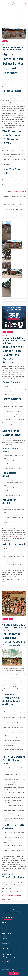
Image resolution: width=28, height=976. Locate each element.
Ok (10, 973)
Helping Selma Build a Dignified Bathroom (12, 48)
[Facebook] (4, 961)
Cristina (7, 299)
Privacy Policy (5, 943)
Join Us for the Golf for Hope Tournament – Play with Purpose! (14, 340)
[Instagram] (8, 961)
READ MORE (15, 973)
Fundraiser (5, 41)
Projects (11, 618)
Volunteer (4, 938)
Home (9, 15)
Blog (3, 936)
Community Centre (6, 933)
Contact (4, 941)
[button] (26, 3)
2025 (14, 15)
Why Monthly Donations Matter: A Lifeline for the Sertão (14, 627)
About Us (4, 928)
